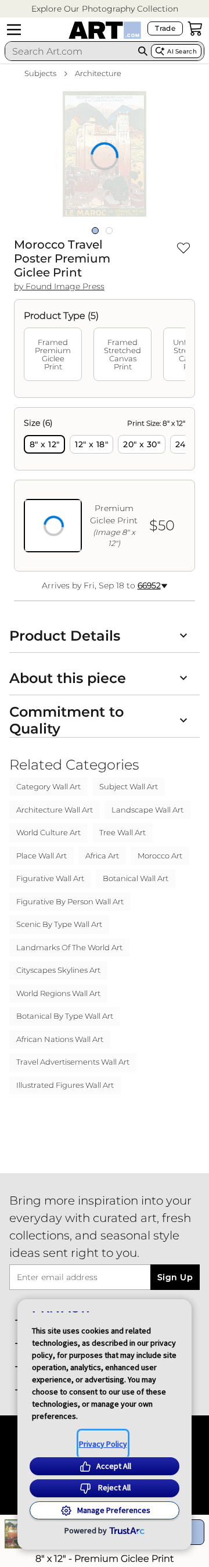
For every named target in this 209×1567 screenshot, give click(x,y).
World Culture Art (48, 832)
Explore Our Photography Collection (104, 8)
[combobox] (70, 51)
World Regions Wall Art (58, 993)
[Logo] (105, 30)
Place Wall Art (41, 855)
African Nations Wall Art (59, 1039)
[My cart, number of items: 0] (195, 28)
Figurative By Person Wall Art (70, 901)
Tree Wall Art (122, 832)
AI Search (182, 51)
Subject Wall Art (128, 786)
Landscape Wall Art (147, 809)
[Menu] (14, 29)
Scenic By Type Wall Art (59, 924)
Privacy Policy (103, 1444)
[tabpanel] (104, 489)
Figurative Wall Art (50, 878)
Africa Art (102, 855)
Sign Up (175, 1277)
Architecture (98, 73)
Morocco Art (160, 855)
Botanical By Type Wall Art (64, 1015)
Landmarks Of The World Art (69, 947)
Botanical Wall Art (135, 878)
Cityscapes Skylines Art (58, 970)
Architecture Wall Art (54, 809)
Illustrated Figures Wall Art (65, 1085)
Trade (165, 28)
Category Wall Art (48, 786)
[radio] (44, 444)
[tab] (53, 354)
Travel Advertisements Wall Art (72, 1061)
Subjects (40, 73)
